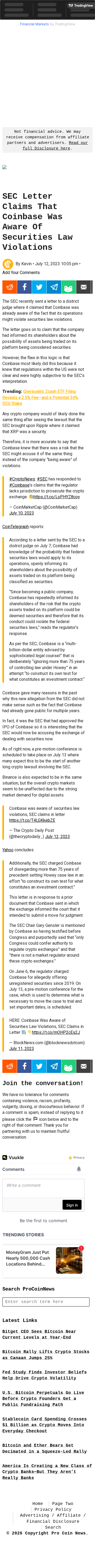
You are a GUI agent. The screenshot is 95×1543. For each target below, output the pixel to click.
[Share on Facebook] (24, 287)
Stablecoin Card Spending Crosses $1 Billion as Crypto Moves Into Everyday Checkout (44, 1425)
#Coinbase (19, 485)
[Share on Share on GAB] (68, 287)
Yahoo (7, 849)
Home (37, 1503)
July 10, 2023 (21, 513)
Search (53, 1527)
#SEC (42, 479)
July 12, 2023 (57, 836)
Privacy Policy (53, 1509)
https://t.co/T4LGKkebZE (32, 820)
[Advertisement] (47, 76)
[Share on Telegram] (54, 287)
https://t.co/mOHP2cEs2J (56, 1032)
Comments (21, 272)
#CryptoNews (22, 479)
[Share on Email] (83, 287)
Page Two (62, 1503)
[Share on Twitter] (39, 287)
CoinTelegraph (15, 526)
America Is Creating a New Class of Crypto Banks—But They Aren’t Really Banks (47, 1472)
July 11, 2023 (21, 1048)
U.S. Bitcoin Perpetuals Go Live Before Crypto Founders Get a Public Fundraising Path (43, 1399)
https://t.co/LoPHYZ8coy (57, 496)
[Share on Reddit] (9, 287)
